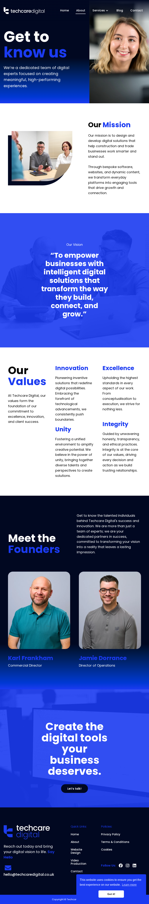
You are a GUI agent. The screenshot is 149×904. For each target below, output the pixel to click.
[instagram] (127, 865)
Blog (119, 10)
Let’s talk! (74, 789)
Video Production (78, 862)
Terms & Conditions (115, 842)
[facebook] (120, 865)
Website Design (76, 851)
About (80, 10)
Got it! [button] (111, 894)
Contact (136, 10)
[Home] (24, 10)
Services (98, 10)
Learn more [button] (129, 884)
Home (64, 10)
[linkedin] (134, 865)
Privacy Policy (110, 834)
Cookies (106, 849)
